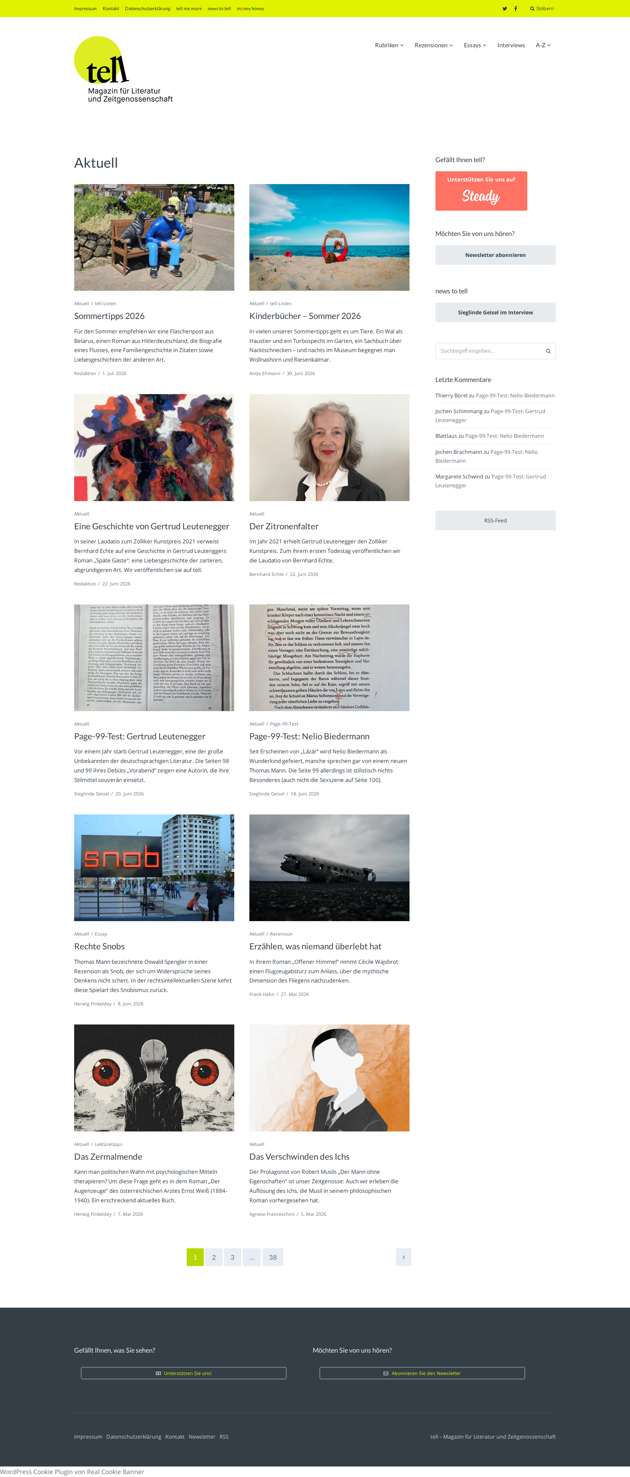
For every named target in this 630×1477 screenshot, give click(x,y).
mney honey (250, 8)
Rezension (281, 934)
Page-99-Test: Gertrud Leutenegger (139, 736)
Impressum (85, 8)
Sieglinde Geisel (91, 794)
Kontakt (111, 8)
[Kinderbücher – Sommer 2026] (329, 237)
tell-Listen (105, 303)
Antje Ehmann (265, 373)
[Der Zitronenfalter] (329, 447)
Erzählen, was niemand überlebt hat (315, 946)
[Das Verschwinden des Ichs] (329, 1077)
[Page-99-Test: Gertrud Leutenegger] (154, 657)
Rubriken (386, 45)
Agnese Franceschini (272, 1214)
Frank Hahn (262, 994)
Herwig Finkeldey (93, 1004)
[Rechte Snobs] (154, 867)
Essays (472, 45)
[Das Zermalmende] (154, 1077)
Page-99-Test (284, 724)
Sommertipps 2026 (109, 315)
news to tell (219, 8)
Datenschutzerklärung (147, 8)
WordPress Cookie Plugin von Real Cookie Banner (72, 1471)
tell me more (189, 8)
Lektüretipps (108, 1144)
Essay (101, 934)
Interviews (511, 45)
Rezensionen (431, 45)
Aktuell (81, 303)
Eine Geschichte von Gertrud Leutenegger (151, 526)
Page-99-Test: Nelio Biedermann (309, 736)
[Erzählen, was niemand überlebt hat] (329, 867)
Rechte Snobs (99, 946)
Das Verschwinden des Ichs (299, 1156)
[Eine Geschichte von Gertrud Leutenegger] (154, 447)
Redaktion (85, 373)
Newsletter (202, 1436)
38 (273, 1257)
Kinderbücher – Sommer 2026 (305, 315)
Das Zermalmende (108, 1156)
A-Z (540, 45)
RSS (224, 1436)
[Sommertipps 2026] (154, 237)
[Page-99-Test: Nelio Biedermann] (329, 657)
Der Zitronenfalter (284, 526)
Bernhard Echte (266, 574)
